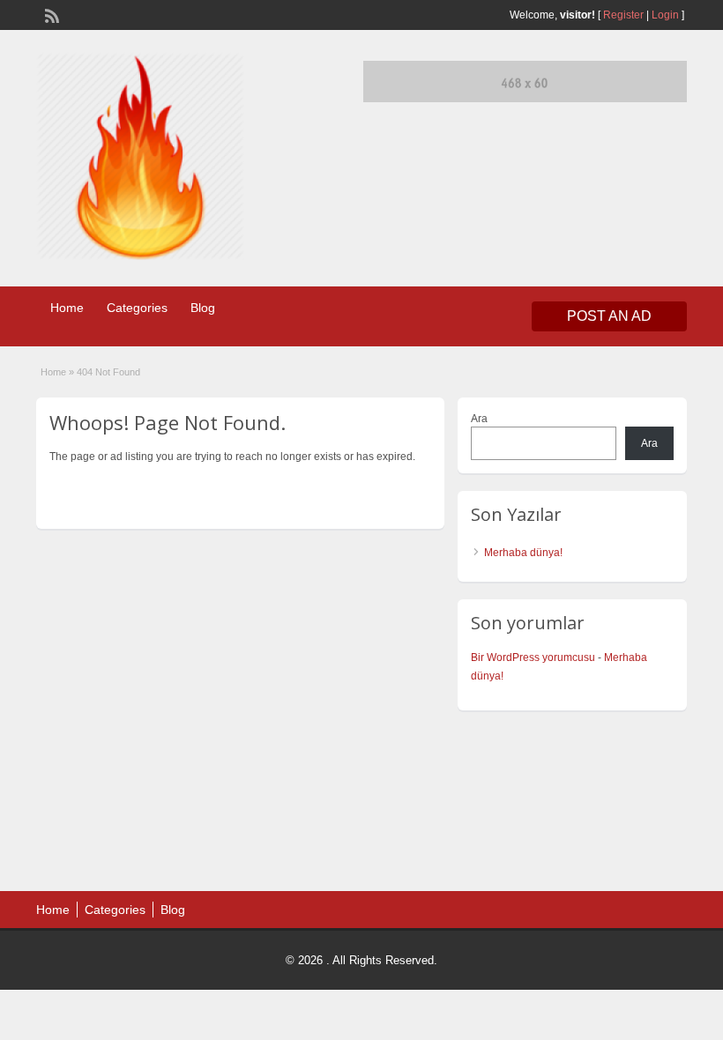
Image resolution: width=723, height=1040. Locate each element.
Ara (479, 418)
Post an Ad (609, 315)
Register (623, 15)
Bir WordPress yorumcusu (533, 657)
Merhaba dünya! (523, 552)
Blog (202, 308)
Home (67, 308)
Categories (137, 308)
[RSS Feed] (50, 14)
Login (665, 15)
